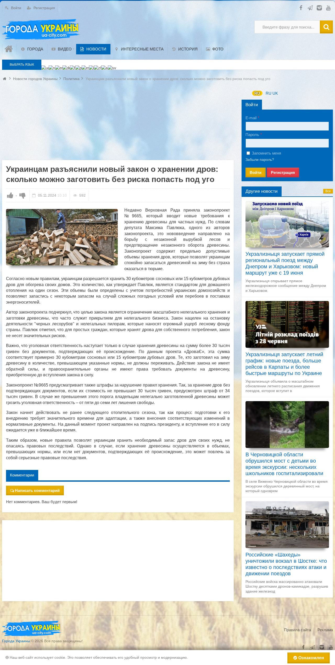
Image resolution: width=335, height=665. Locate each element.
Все (328, 191)
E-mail (250, 118)
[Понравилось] (10, 195)
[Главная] (9, 49)
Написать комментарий (37, 490)
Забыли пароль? (259, 159)
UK (275, 93)
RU (257, 93)
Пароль (252, 134)
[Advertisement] (118, 123)
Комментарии (22, 475)
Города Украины (16, 641)
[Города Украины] (41, 29)
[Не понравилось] (22, 195)
